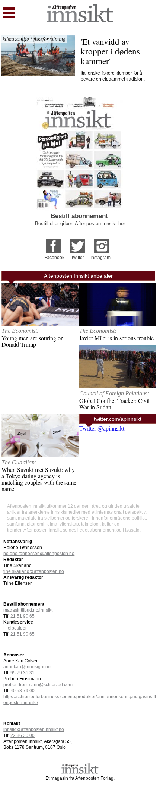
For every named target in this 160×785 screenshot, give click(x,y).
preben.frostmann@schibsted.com (38, 684)
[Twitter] (77, 243)
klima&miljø (16, 38)
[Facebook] (53, 243)
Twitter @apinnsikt (101, 428)
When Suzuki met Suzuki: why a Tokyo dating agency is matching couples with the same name (38, 479)
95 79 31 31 (22, 672)
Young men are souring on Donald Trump (32, 341)
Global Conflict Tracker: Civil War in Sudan (114, 404)
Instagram (100, 257)
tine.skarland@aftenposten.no (33, 571)
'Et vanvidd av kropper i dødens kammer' (111, 51)
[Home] (80, 20)
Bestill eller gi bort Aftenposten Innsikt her (80, 223)
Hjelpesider (15, 628)
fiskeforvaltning (49, 38)
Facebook (54, 257)
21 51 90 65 (22, 616)
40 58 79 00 (22, 690)
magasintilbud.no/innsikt (27, 610)
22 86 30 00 (22, 735)
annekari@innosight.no (27, 666)
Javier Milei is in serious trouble (116, 338)
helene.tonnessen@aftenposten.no (38, 553)
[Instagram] (101, 243)
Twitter (77, 257)
